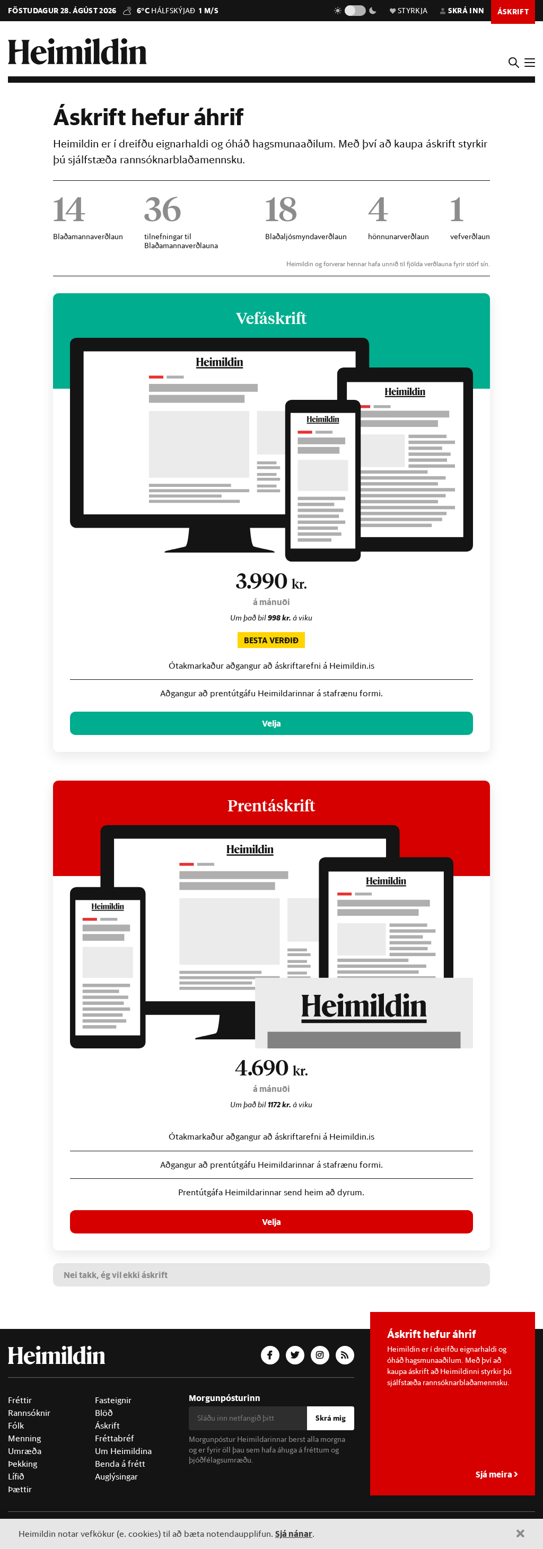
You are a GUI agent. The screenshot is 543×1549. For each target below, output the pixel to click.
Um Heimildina (123, 1451)
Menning (24, 1438)
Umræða (24, 1451)
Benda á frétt (120, 1463)
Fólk (16, 1425)
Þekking (22, 1463)
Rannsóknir (29, 1412)
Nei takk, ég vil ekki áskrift (116, 1274)
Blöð (104, 1412)
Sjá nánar (293, 1533)
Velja (271, 723)
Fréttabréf (114, 1438)
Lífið (16, 1476)
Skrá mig (331, 1418)
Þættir (20, 1489)
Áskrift (107, 1425)
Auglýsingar (116, 1476)
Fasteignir (113, 1400)
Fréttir (20, 1400)
